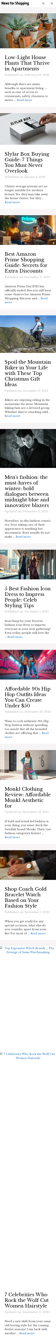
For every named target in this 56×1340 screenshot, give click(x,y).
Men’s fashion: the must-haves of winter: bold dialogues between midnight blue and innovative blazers (27, 491)
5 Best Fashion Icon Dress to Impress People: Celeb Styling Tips (28, 597)
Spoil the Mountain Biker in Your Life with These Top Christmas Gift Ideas (28, 373)
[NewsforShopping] (15, 3)
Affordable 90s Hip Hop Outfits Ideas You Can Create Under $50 (28, 697)
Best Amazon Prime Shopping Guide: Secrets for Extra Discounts (26, 262)
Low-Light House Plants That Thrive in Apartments (27, 63)
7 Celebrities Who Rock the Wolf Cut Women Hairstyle (27, 1300)
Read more (24, 100)
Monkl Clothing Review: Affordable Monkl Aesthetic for (28, 797)
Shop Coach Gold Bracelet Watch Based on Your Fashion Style (26, 897)
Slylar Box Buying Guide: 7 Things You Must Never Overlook (27, 162)
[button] (43, 3)
